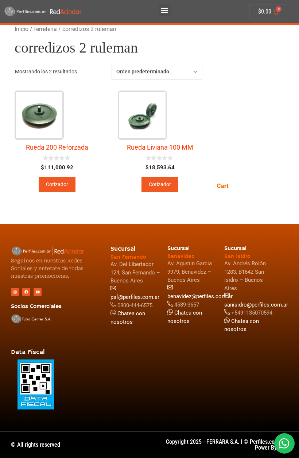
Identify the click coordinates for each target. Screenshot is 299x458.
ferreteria (45, 29)
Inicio (21, 29)
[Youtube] (38, 292)
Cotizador (57, 184)
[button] (165, 10)
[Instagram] (15, 292)
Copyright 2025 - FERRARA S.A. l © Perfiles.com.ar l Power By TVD (227, 444)
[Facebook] (26, 292)
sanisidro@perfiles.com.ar (256, 304)
